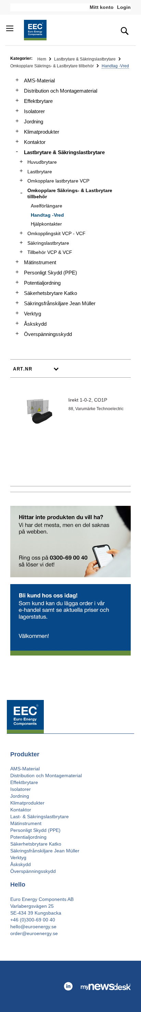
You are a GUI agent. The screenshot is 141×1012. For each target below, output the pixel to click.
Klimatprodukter (41, 132)
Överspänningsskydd (48, 334)
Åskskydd (35, 324)
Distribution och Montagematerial (60, 91)
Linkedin (68, 986)
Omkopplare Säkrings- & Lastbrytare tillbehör (52, 66)
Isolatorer (34, 111)
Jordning (33, 121)
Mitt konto (102, 7)
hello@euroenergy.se (33, 926)
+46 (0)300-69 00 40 (32, 919)
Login (124, 7)
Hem (42, 59)
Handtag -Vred (47, 215)
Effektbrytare (38, 101)
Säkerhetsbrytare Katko (50, 293)
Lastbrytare (39, 171)
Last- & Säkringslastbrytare (39, 816)
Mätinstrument (40, 262)
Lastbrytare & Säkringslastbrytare (85, 59)
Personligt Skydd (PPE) (50, 272)
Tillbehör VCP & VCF (49, 252)
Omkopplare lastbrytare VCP (58, 181)
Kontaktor (35, 142)
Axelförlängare (46, 205)
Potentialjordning (42, 283)
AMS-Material (39, 80)
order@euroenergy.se (34, 933)
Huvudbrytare (42, 162)
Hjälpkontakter (46, 224)
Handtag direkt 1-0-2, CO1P (77, 400)
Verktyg (32, 313)
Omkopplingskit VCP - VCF (56, 233)
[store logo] (35, 30)
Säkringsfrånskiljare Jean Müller (59, 303)
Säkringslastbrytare (48, 243)
